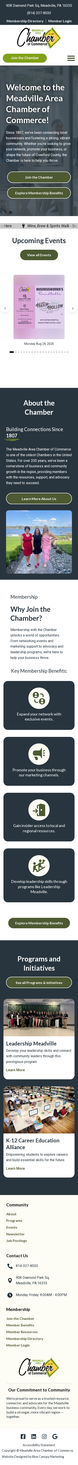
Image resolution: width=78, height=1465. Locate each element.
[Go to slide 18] (59, 352)
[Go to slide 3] (18, 352)
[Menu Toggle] (71, 58)
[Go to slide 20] (65, 352)
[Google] (55, 1436)
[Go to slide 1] (10, 352)
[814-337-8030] (10, 1266)
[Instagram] (44, 1436)
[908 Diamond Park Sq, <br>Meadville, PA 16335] (10, 1280)
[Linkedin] (33, 1436)
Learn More (15, 1070)
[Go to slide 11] (40, 352)
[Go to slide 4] (21, 352)
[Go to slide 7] (29, 352)
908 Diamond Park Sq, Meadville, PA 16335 (39, 5)
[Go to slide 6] (27, 352)
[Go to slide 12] (43, 352)
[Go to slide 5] (24, 352)
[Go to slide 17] (57, 352)
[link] (39, 5)
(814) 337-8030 (39, 13)
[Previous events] (5, 308)
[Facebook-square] (23, 1436)
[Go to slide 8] (32, 352)
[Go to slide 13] (46, 352)
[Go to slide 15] (51, 352)
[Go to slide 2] (14, 352)
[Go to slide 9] (35, 352)
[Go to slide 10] (38, 352)
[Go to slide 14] (48, 352)
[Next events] (73, 308)
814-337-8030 (27, 1266)
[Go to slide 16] (54, 352)
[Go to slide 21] (67, 352)
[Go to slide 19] (62, 352)
